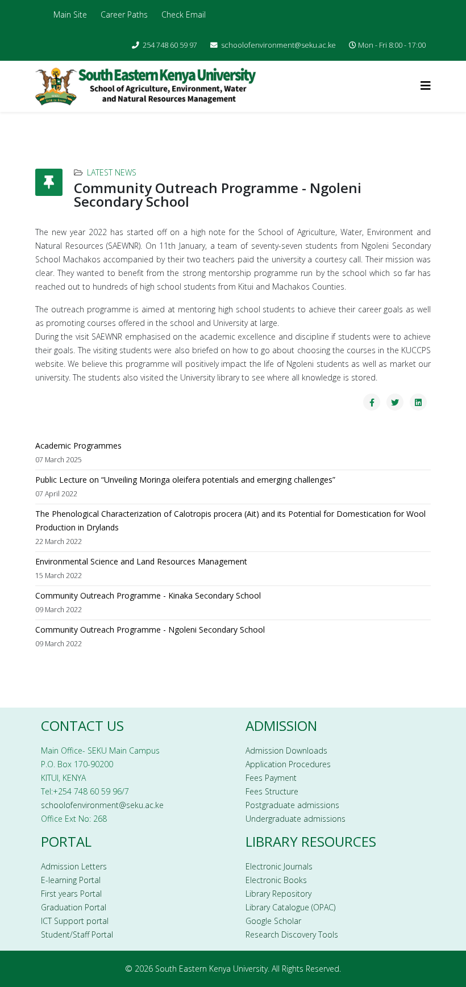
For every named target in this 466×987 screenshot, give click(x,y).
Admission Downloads (286, 750)
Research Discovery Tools (292, 934)
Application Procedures (288, 764)
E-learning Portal (71, 880)
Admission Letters (74, 866)
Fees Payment (271, 777)
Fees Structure (272, 791)
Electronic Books (276, 880)
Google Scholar (273, 920)
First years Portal (71, 893)
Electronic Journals (279, 866)
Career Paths (124, 14)
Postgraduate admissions (292, 805)
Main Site (70, 14)
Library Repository (278, 893)
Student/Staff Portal (77, 934)
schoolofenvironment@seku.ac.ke (278, 45)
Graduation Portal (73, 907)
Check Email (183, 14)
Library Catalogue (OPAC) (290, 907)
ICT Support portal (75, 920)
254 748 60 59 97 (170, 45)
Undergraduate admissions (296, 818)
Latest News (111, 172)
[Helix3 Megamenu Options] (426, 85)
